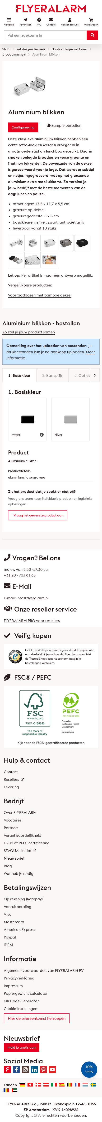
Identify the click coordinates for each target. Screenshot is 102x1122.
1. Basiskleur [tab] (19, 375)
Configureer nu (23, 127)
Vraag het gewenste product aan (38, 515)
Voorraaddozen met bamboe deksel (39, 295)
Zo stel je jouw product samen (28, 332)
